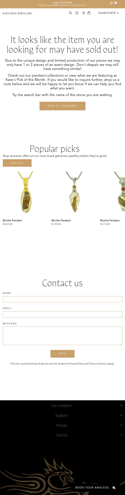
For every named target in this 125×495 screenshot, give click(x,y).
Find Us (61, 434)
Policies (61, 425)
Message (10, 323)
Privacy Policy (76, 363)
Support (62, 415)
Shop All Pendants (62, 106)
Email (8, 308)
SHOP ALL (17, 163)
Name (7, 293)
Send (62, 353)
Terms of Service (98, 363)
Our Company (61, 405)
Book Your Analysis (92, 487)
